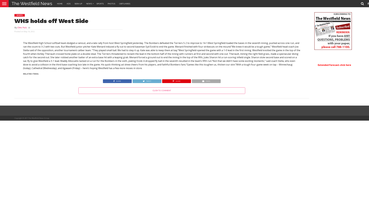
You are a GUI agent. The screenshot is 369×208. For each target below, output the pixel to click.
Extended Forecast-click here (334, 65)
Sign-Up (78, 4)
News (89, 4)
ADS (68, 4)
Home (60, 4)
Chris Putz (22, 27)
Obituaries (124, 4)
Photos (111, 4)
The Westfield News (32, 3)
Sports (100, 4)
